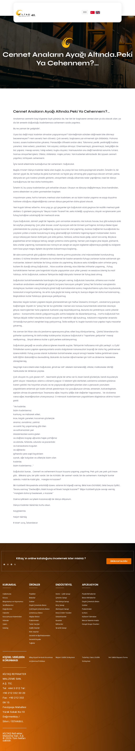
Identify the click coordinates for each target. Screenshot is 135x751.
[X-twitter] (14, 564)
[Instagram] (7, 564)
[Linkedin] (11, 564)
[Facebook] (4, 564)
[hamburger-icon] (85, 12)
